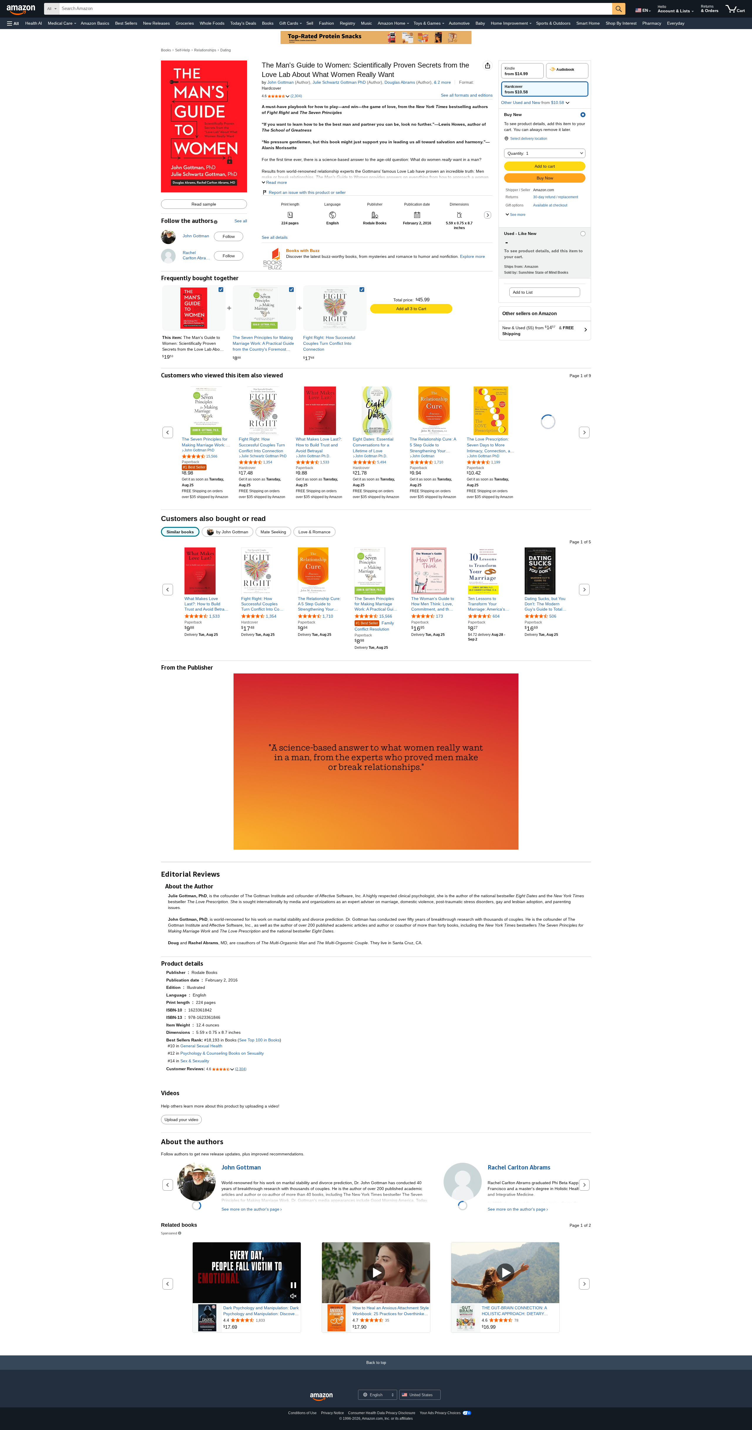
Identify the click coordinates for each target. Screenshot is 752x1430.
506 (552, 616)
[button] (12, 23)
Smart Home (588, 23)
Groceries (185, 23)
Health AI (33, 23)
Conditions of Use (302, 1413)
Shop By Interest (621, 23)
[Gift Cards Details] (301, 23)
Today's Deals (243, 23)
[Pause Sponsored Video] (293, 1285)
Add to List (523, 292)
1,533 (214, 616)
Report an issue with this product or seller (307, 192)
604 (496, 616)
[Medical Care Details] (75, 23)
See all (240, 221)
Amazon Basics (95, 23)
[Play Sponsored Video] (376, 1273)
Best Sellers (126, 23)
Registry (347, 23)
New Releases (156, 23)
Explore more (472, 256)
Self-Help (182, 50)
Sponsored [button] (169, 1233)
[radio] (522, 70)
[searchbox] (335, 8)
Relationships (205, 50)
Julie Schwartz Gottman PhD (339, 82)
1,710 (328, 616)
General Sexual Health (201, 1045)
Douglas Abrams (400, 82)
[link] (264, 308)
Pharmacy (651, 23)
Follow (229, 236)
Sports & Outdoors (553, 23)
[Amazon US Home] (321, 1397)
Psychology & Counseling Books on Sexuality (222, 1053)
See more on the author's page (250, 1209)
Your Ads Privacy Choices (440, 1413)
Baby (480, 23)
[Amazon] (21, 8)
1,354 (271, 616)
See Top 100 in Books (259, 1040)
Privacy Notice (332, 1413)
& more (442, 82)
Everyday (675, 23)
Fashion (326, 23)
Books (267, 23)
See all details (275, 237)
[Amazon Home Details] (408, 23)
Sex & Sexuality (194, 1060)
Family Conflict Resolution (374, 626)
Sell (309, 23)
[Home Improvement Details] (530, 23)
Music (366, 23)
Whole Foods (212, 23)
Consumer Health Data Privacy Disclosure (381, 1413)
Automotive (459, 23)
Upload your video (181, 1119)
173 (439, 616)
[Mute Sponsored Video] (293, 1296)
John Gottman (280, 82)
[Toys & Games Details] (443, 23)
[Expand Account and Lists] (692, 11)
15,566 (385, 616)
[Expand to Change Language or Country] (650, 11)
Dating (225, 50)
